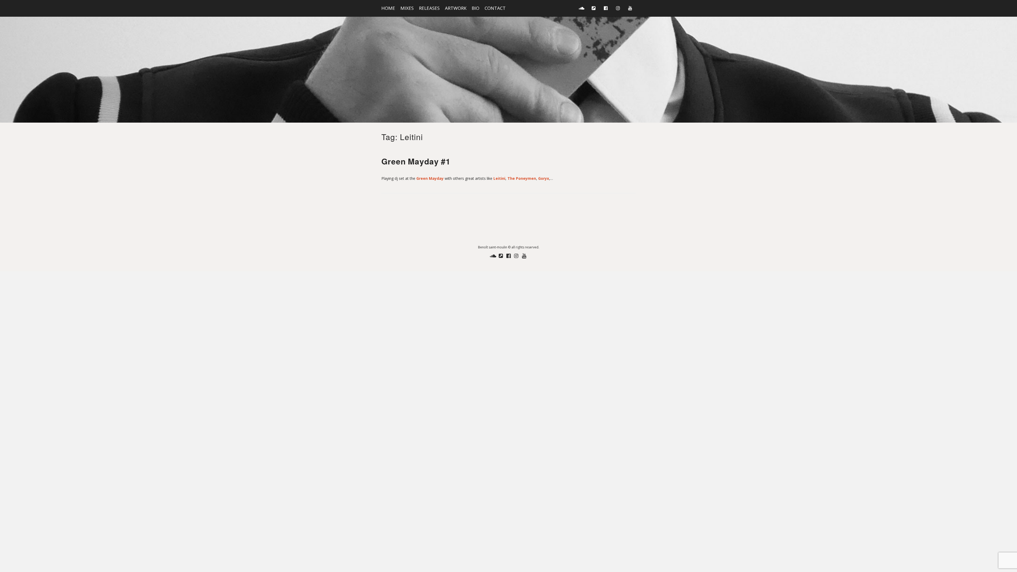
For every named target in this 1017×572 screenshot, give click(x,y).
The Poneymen (521, 178)
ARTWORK (455, 8)
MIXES (407, 8)
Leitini (499, 178)
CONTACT (495, 8)
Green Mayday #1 (415, 161)
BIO (475, 8)
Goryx (543, 178)
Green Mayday (430, 178)
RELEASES (429, 8)
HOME (388, 8)
